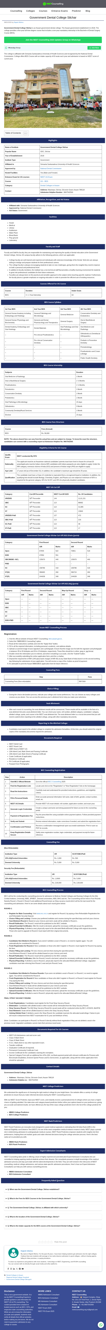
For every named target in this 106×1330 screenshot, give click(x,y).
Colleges (30, 11)
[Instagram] (11, 1269)
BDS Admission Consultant (48, 1298)
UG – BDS (44, 181)
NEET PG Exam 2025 (46, 1311)
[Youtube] (23, 1269)
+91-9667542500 (87, 1305)
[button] (95, 11)
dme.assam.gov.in (55, 639)
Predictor (76, 11)
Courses (43, 11)
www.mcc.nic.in (42, 913)
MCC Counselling (54, 782)
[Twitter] (17, 1269)
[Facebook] (8, 1269)
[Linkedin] (14, 1269)
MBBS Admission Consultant (48, 1295)
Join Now (95, 48)
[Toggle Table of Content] (24, 133)
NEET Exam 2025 (44, 1308)
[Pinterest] (20, 1269)
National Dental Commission (50, 168)
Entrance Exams (59, 11)
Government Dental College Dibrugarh (19, 1279)
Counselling (16, 11)
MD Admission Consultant (47, 1301)
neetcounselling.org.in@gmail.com (85, 1309)
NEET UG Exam (46, 177)
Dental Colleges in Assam (49, 185)
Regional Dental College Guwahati (17, 1277)
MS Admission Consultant (47, 1305)
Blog (88, 11)
